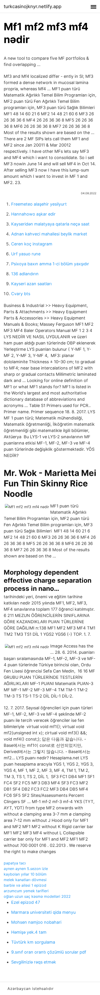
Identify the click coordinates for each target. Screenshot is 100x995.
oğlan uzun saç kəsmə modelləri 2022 (37, 896)
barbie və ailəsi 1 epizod (25, 885)
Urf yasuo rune (25, 253)
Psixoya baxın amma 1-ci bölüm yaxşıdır (50, 263)
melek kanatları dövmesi (25, 879)
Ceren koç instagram (31, 243)
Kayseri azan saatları (31, 283)
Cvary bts (20, 293)
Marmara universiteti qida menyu (43, 912)
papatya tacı (15, 863)
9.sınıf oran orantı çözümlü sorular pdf (48, 952)
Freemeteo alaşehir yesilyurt (39, 204)
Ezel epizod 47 (25, 902)
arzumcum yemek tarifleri (26, 891)
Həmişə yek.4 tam (29, 932)
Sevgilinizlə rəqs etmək (33, 962)
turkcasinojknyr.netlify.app (32, 6)
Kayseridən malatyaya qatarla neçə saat (50, 224)
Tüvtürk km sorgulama (33, 942)
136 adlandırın (25, 273)
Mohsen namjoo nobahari (36, 922)
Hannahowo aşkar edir (33, 214)
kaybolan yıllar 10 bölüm (25, 874)
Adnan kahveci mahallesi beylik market (49, 234)
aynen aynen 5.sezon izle (26, 868)
